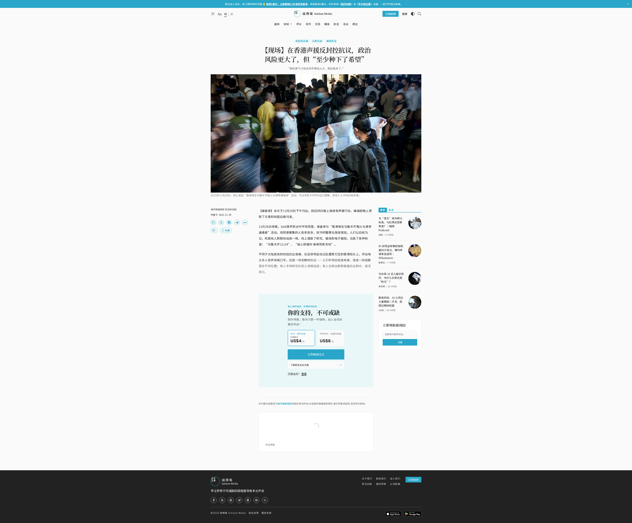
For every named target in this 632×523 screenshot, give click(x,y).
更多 (391, 209)
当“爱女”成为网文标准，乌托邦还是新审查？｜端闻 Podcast (390, 224)
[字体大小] (220, 14)
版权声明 (381, 484)
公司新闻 (395, 484)
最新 (382, 209)
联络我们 (381, 478)
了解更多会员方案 (299, 365)
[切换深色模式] (411, 14)
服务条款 (267, 512)
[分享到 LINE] (245, 222)
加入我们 (395, 478)
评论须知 (270, 444)
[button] (286, 24)
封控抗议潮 (302, 41)
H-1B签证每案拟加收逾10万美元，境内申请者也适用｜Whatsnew (391, 252)
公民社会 (317, 41)
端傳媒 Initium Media (233, 512)
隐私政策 (254, 512)
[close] (628, 4)
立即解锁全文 (316, 354)
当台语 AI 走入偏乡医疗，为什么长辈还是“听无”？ (391, 278)
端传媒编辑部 (284, 403)
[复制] (213, 222)
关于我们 (367, 478)
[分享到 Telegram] (237, 222)
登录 (304, 374)
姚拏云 (382, 262)
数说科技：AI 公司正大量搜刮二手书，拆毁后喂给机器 (391, 301)
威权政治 (331, 41)
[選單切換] (291, 24)
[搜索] (418, 14)
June (381, 310)
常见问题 (367, 484)
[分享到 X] (221, 222)
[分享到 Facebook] (229, 222)
